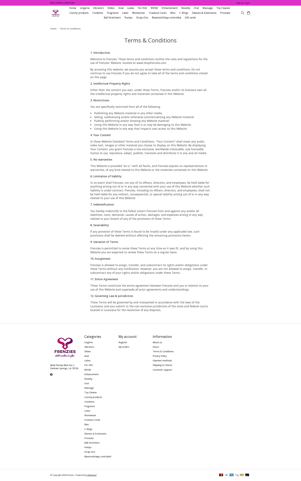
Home (72, 8)
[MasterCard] (221, 475)
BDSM (154, 8)
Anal (121, 8)
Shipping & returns (162, 365)
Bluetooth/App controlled (166, 17)
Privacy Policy (160, 355)
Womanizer (138, 13)
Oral (196, 8)
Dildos (111, 8)
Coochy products (79, 13)
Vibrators (98, 8)
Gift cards (190, 17)
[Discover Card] (237, 475)
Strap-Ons (142, 17)
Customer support (162, 369)
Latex (125, 13)
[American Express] (232, 475)
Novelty (185, 8)
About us (157, 342)
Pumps (128, 17)
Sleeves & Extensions (204, 13)
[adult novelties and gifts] (55, 13)
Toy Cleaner (223, 8)
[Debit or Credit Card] (247, 475)
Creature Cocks (157, 13)
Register (123, 342)
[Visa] (226, 475)
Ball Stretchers (112, 17)
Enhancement (170, 8)
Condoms (97, 13)
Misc (173, 13)
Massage (208, 8)
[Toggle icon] (242, 13)
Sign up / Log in (243, 3)
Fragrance (113, 13)
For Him (142, 8)
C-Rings (183, 13)
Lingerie (84, 8)
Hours (156, 346)
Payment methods (162, 360)
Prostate (225, 13)
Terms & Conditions (163, 351)
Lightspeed (91, 475)
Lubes (130, 8)
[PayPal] (242, 475)
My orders (124, 346)
